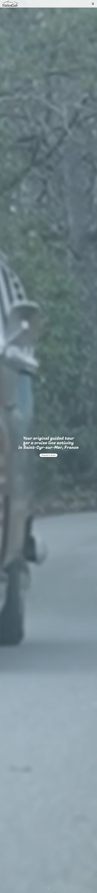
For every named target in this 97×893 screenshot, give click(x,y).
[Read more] (48, 887)
